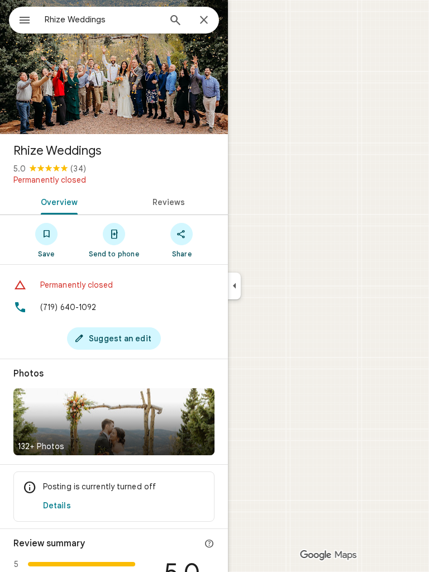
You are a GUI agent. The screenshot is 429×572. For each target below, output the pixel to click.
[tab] (57, 201)
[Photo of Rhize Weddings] (114, 67)
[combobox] (102, 19)
